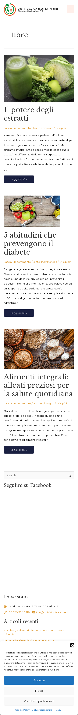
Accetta (39, 680)
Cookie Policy (22, 709)
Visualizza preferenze (39, 701)
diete (36, 261)
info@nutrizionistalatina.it (52, 612)
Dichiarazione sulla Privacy (46, 709)
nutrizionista (49, 261)
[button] (72, 645)
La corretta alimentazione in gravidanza (29, 640)
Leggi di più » (18, 178)
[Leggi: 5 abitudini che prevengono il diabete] (32, 211)
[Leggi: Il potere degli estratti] (39, 78)
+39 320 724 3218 (19, 612)
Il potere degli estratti (29, 114)
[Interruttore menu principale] (70, 9)
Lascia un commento (17, 127)
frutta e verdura (43, 127)
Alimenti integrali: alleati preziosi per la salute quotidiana (38, 385)
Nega (39, 690)
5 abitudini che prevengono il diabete (30, 244)
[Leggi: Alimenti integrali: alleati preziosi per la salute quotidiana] (39, 348)
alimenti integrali (43, 403)
